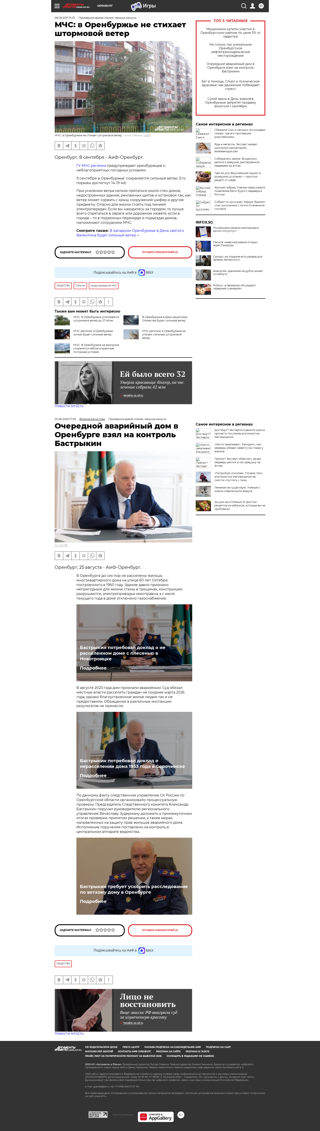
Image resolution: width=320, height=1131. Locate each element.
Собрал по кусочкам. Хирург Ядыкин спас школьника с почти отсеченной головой (239, 205)
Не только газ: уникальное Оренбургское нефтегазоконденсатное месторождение (230, 50)
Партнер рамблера (122, 1114)
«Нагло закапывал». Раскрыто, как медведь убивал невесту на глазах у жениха (238, 448)
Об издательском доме (101, 1047)
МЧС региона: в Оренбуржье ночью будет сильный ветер (93, 332)
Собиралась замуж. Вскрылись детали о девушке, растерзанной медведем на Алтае (236, 162)
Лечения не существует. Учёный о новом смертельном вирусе (237, 489)
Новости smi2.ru (69, 406)
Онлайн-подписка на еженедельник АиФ (172, 1047)
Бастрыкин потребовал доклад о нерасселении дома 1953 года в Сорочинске (132, 763)
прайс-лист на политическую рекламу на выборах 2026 (123, 1056)
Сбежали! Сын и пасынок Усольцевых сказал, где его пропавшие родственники (239, 133)
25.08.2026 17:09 (65, 419)
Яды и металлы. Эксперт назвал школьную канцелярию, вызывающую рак (235, 148)
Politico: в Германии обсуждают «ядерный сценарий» (234, 287)
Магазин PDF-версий (99, 1051)
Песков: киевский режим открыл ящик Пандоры (235, 244)
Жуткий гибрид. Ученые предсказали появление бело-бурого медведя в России (239, 191)
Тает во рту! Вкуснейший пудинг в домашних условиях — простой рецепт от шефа (237, 176)
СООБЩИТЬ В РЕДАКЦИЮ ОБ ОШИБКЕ (190, 1056)
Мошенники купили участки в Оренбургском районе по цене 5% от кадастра (230, 32)
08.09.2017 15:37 (65, 17)
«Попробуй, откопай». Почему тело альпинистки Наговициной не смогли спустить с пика (238, 477)
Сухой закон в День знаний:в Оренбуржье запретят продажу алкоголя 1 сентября (230, 102)
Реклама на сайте (168, 1051)
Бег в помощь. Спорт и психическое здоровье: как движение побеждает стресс (231, 85)
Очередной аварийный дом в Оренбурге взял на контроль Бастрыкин (230, 67)
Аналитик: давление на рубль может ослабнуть (238, 273)
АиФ (147, 135)
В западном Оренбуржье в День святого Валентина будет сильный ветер (130, 233)
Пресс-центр (131, 1047)
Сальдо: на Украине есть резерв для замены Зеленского (237, 258)
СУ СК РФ (61, 545)
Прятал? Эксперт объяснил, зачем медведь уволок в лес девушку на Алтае (237, 462)
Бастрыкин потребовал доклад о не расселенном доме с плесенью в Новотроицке (122, 653)
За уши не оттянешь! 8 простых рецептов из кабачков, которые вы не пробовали (239, 505)
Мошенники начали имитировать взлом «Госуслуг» (236, 229)
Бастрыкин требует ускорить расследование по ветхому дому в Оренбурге (134, 889)
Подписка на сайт (218, 1047)
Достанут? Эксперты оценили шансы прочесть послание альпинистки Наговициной (239, 433)
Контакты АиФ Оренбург (134, 1051)
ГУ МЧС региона (91, 166)
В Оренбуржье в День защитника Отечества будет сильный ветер (164, 318)
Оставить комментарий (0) (160, 252)
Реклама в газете (197, 1051)
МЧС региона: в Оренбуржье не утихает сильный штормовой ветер (163, 334)
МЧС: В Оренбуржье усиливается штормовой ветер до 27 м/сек (96, 318)
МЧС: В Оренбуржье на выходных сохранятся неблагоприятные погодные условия (96, 348)
